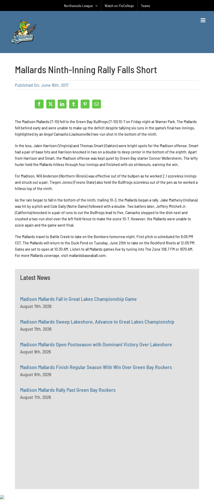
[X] (50, 104)
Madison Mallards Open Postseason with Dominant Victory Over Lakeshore (96, 344)
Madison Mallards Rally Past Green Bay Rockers (68, 390)
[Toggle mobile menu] (203, 20)
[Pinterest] (85, 104)
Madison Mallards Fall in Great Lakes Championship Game (78, 299)
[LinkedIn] (62, 104)
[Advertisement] (59, 456)
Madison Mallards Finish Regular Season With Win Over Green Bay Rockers (96, 367)
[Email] (96, 104)
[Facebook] (39, 104)
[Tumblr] (73, 104)
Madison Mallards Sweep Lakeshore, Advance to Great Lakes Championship (97, 321)
